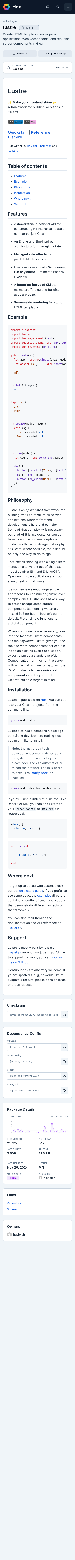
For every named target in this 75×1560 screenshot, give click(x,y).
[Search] (58, 7)
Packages (12, 21)
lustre (9, 27)
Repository (14, 1203)
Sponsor (12, 1209)
